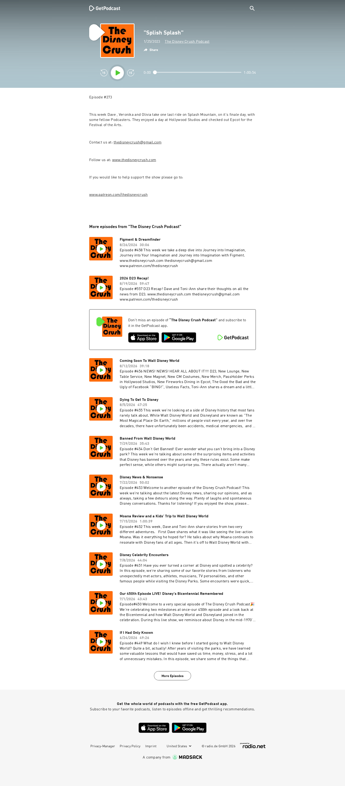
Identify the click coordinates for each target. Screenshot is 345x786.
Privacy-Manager (102, 746)
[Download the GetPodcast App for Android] (178, 337)
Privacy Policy (130, 746)
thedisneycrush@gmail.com (137, 142)
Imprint (151, 746)
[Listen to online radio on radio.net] (252, 745)
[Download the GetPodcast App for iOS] (143, 337)
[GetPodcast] (101, 8)
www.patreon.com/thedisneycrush (118, 195)
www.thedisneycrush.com (134, 160)
